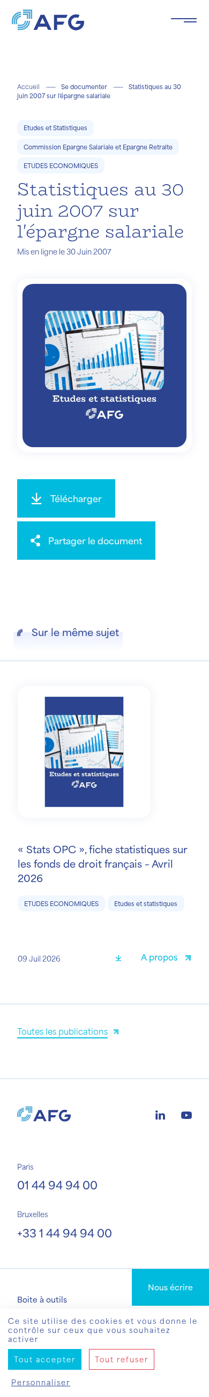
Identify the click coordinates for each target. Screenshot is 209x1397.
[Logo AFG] (82, 20)
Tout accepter (45, 1359)
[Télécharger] (122, 958)
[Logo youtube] (186, 1114)
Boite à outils (42, 1299)
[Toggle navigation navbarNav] (183, 20)
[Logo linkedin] (160, 1114)
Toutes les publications (62, 1031)
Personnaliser (40, 1382)
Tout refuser (121, 1359)
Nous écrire (170, 1287)
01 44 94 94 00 (57, 1185)
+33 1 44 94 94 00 (64, 1233)
